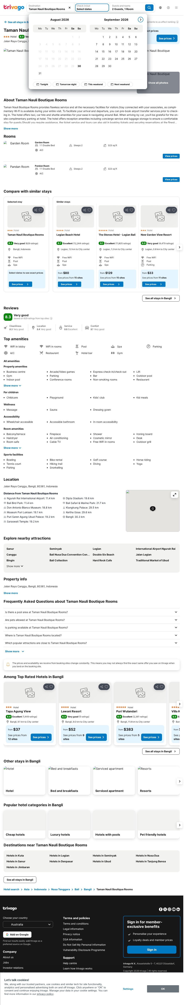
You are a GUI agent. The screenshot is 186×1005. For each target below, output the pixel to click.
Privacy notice (71, 934)
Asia (26, 889)
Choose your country (15, 917)
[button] (158, 59)
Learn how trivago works (77, 968)
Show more (11, 128)
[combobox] (50, 9)
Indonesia (40, 889)
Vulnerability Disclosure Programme (84, 949)
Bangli (88, 889)
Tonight (42, 84)
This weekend (93, 84)
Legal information (73, 928)
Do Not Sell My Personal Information (84, 944)
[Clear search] (69, 7)
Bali (77, 889)
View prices (171, 156)
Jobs (6, 962)
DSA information (72, 939)
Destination (34, 5)
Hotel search (11, 889)
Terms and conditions (75, 923)
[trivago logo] (14, 8)
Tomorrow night (66, 84)
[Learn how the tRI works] (51, 318)
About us (8, 957)
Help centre (70, 963)
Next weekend (120, 84)
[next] (138, 19)
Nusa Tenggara (60, 889)
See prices (165, 38)
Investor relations (13, 967)
